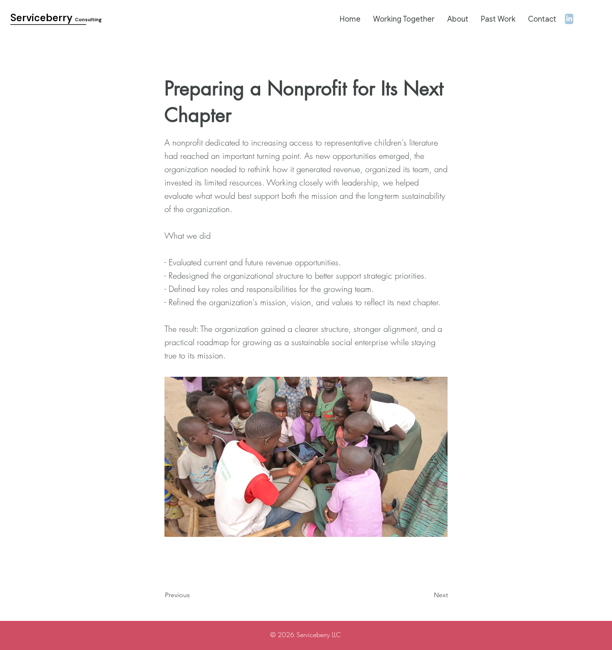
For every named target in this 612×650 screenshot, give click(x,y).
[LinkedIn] (569, 18)
